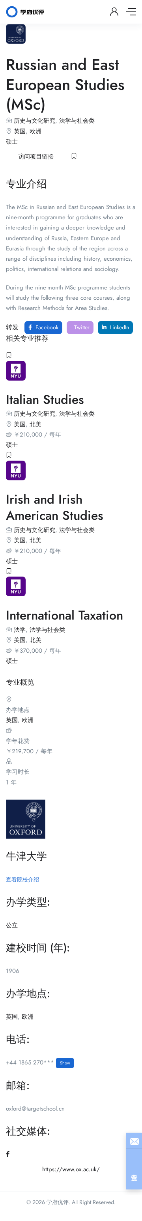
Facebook (46, 327)
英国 (20, 131)
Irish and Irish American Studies (54, 507)
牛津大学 (26, 856)
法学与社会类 (77, 120)
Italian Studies (45, 399)
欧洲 (35, 131)
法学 (20, 629)
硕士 (12, 141)
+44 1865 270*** (38, 1062)
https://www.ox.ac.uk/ (71, 1169)
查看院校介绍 (22, 879)
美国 (20, 424)
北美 (35, 424)
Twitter (81, 327)
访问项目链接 (36, 156)
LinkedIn (118, 327)
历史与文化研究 (34, 120)
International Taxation (64, 615)
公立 (12, 925)
